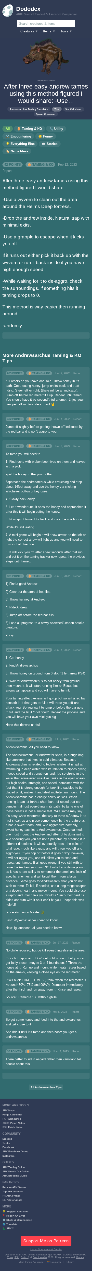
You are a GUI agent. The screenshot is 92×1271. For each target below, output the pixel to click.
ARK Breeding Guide (14, 1175)
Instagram (8, 1156)
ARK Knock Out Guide (15, 1171)
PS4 (16, 1257)
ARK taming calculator (34, 1254)
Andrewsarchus (46, 80)
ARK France (13, 1195)
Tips (56, 109)
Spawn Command (45, 114)
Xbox (10, 1257)
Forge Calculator (12, 1114)
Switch (24, 1257)
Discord (7, 1138)
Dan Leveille (40, 1257)
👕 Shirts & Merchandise (17, 1220)
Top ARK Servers (12, 1191)
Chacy (70, 1262)
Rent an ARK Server (14, 1187)
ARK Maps (8, 1110)
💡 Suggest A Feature (15, 1211)
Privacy (80, 1257)
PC (85, 1254)
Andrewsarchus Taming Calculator (29, 109)
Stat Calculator (73, 109)
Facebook (8, 1147)
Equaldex (56, 1262)
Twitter (6, 1143)
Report (7, 171)
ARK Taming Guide (13, 1167)
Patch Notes (14, 1118)
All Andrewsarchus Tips (46, 1087)
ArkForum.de (14, 1200)
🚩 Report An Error (13, 1215)
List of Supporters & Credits (46, 1249)
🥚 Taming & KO (40, 164)
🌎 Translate (9, 1224)
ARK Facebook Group (15, 1151)
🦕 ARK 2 (8, 1228)
